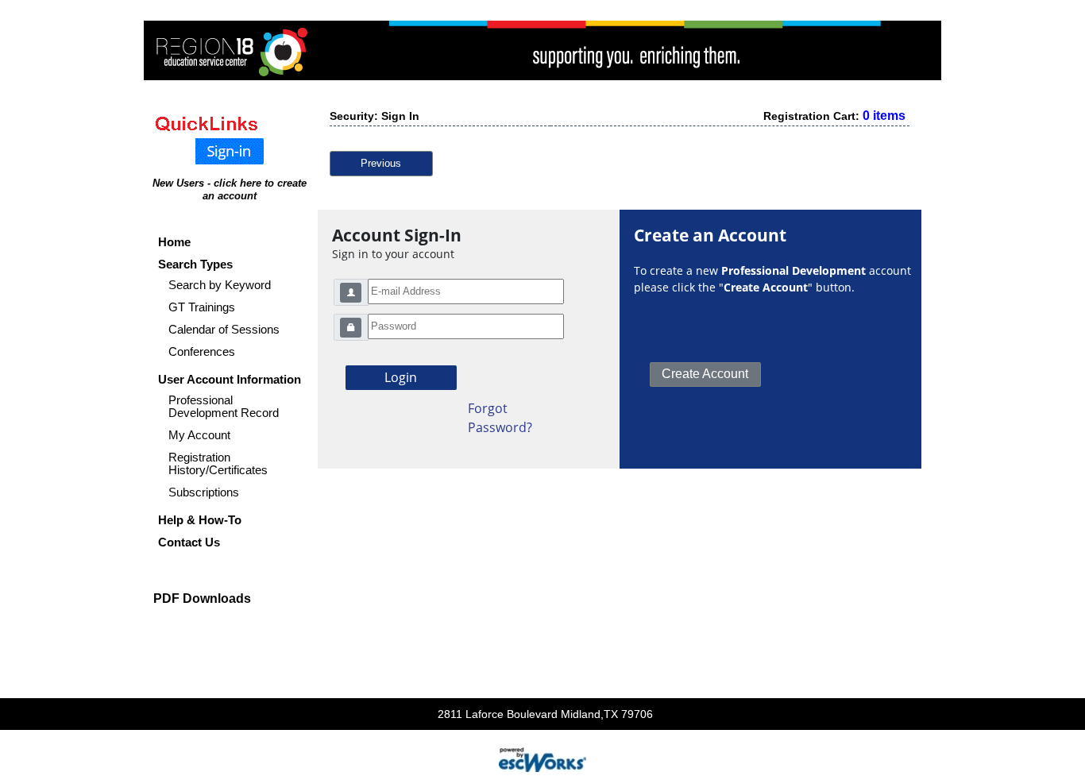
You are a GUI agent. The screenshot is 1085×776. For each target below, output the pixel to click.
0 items (884, 115)
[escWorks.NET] (542, 758)
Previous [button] (381, 163)
